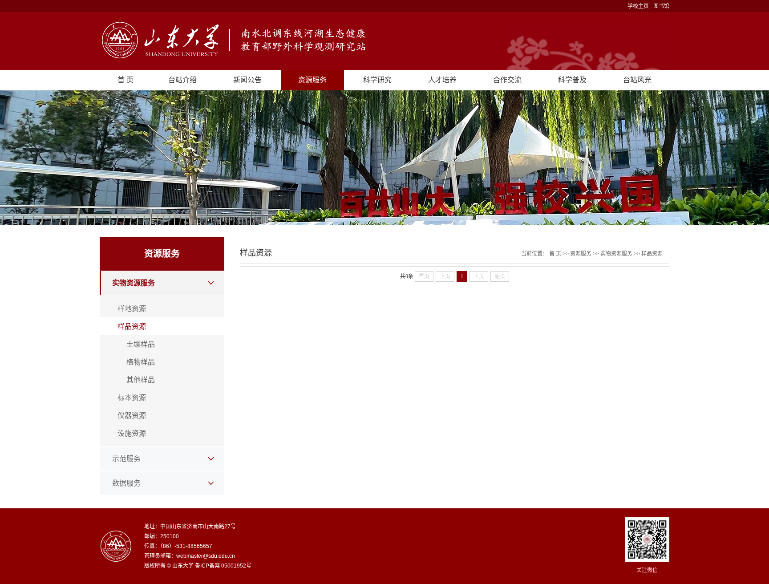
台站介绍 (182, 80)
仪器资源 (131, 415)
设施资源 (131, 433)
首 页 (125, 80)
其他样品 (140, 380)
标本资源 (131, 398)
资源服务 (312, 80)
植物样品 (140, 362)
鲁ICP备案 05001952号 (223, 566)
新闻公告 (247, 80)
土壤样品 (140, 344)
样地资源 (131, 308)
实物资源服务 (133, 283)
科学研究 (377, 80)
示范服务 (126, 458)
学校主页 (638, 6)
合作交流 (507, 80)
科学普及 (572, 80)
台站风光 (637, 80)
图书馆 (661, 6)
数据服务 (126, 483)
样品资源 (131, 326)
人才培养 (442, 80)
